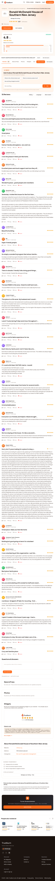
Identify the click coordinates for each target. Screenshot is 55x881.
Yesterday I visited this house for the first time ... (18, 194)
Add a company (8, 864)
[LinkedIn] (9, 853)
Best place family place (10, 571)
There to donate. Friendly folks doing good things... (19, 270)
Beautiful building (8, 231)
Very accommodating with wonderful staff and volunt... (21, 583)
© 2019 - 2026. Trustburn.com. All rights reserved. (14, 878)
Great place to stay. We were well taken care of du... (19, 637)
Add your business (46, 864)
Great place (6, 133)
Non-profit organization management (17, 8)
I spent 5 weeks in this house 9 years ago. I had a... (19, 617)
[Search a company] (24, 2)
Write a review (30, 2)
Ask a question (7, 671)
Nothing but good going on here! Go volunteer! (18, 541)
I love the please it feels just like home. (15, 157)
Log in (43, 2)
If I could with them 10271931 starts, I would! (17, 365)
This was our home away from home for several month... (21, 385)
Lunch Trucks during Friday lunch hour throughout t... (20, 321)
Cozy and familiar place (10, 651)
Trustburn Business (46, 859)
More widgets (7, 735)
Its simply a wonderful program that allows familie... (20, 254)
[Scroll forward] (53, 818)
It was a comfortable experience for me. (15, 337)
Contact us (26, 862)
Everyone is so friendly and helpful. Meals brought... (20, 417)
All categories (7, 859)
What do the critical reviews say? (12, 78)
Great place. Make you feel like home (14, 530)
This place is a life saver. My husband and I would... (19, 299)
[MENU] (2, 2)
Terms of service (39, 878)
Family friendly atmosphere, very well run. (16, 145)
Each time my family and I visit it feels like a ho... (18, 349)
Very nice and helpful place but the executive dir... (19, 119)
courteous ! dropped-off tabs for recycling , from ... (19, 601)
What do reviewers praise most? (30, 78)
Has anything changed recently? (12, 81)
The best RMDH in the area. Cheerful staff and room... (20, 285)
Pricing (43, 862)
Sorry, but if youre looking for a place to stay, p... (18, 449)
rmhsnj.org (19, 748)
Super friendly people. (9, 243)
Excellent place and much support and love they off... (20, 168)
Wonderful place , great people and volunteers (18, 183)
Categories (37, 2)
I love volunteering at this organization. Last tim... (19, 553)
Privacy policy (30, 878)
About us (26, 859)
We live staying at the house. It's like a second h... (19, 433)
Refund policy (47, 878)
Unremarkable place (9, 405)
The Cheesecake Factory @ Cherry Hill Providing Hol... (20, 104)
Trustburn (6, 843)
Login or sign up (8, 871)
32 (30, 720)
